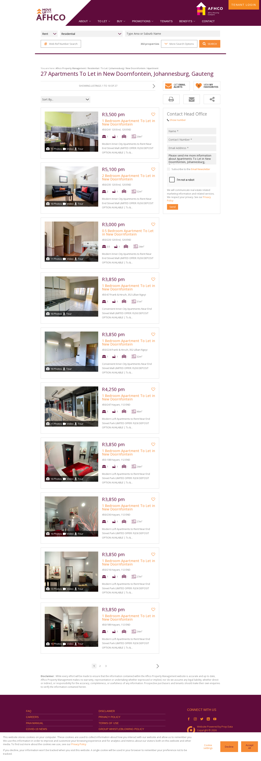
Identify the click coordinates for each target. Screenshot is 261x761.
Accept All (249, 746)
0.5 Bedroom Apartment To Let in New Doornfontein (128, 232)
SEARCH (212, 44)
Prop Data (227, 726)
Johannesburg (116, 68)
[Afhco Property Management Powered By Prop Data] (192, 730)
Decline (229, 746)
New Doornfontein (135, 68)
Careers (32, 717)
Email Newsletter (200, 169)
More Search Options (181, 44)
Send (172, 207)
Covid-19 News (36, 729)
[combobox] (173, 34)
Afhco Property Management (71, 68)
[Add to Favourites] (153, 114)
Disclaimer (107, 711)
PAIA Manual (34, 723)
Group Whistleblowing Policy (121, 729)
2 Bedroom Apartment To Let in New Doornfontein (128, 177)
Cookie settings (208, 746)
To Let (104, 68)
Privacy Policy (109, 717)
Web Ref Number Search (63, 44)
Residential (93, 68)
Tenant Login (243, 4)
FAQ (28, 711)
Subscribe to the (191, 169)
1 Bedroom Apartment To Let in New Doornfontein (128, 122)
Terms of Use (109, 723)
